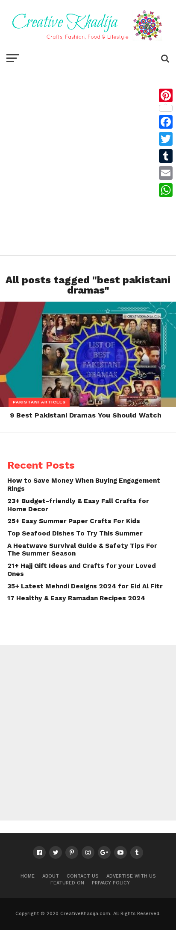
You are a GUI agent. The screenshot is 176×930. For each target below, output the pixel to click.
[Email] (165, 172)
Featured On (67, 883)
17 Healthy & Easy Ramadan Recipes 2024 (76, 598)
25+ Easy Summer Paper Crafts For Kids (73, 521)
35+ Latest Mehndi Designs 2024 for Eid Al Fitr (85, 586)
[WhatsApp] (165, 190)
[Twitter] (165, 138)
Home (28, 876)
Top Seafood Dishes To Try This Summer (75, 533)
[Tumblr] (165, 155)
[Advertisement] (88, 159)
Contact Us (83, 876)
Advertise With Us (131, 876)
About (50, 876)
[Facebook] (165, 121)
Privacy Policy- (112, 883)
